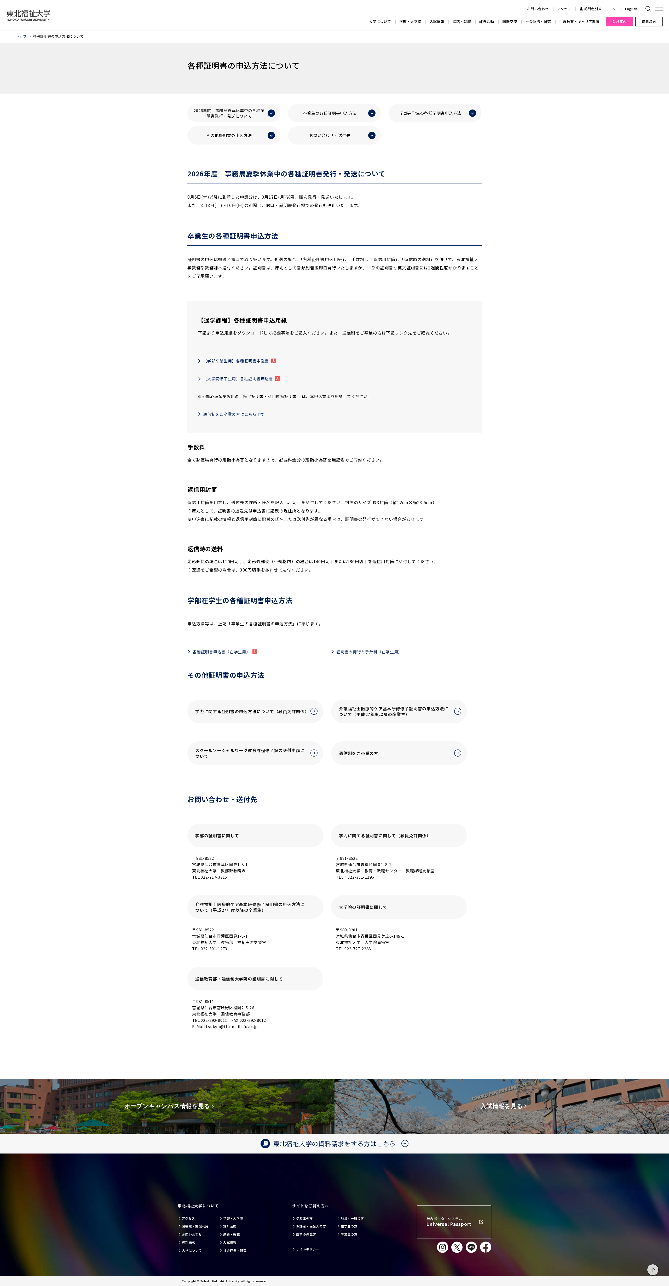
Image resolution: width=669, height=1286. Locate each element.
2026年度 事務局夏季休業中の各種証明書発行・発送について (229, 113)
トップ (21, 36)
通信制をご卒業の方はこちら (230, 414)
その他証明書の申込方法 (229, 135)
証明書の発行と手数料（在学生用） (369, 651)
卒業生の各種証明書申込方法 (330, 113)
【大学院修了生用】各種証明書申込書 (238, 378)
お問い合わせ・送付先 (329, 135)
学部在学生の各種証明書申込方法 (430, 113)
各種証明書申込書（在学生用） (221, 651)
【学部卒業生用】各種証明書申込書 (236, 361)
